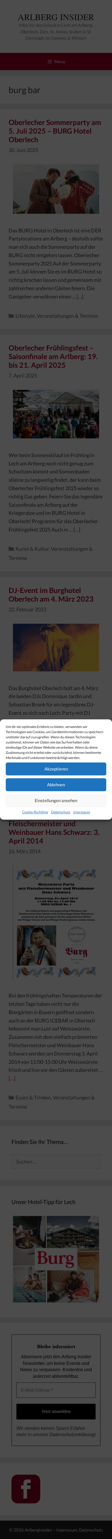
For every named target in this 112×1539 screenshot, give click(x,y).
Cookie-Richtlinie (35, 812)
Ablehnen (56, 784)
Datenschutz (60, 812)
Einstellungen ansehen (56, 800)
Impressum (81, 812)
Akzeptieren (56, 768)
